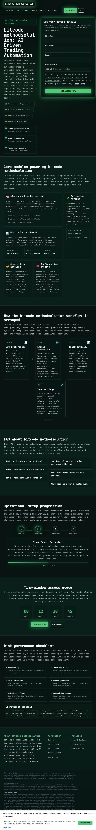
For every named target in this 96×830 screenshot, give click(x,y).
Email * (48, 55)
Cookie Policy (53, 81)
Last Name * (49, 46)
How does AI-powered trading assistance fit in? (67, 463)
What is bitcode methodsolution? (24, 461)
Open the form (39, 624)
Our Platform (22, 10)
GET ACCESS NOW (68, 91)
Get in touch (38, 10)
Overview (9, 10)
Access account (54, 10)
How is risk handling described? (24, 478)
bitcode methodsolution (19, 4)
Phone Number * (51, 65)
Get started (70, 10)
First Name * (50, 36)
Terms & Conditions (80, 740)
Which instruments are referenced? (25, 469)
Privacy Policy (74, 77)
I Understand (85, 823)
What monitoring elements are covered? (67, 474)
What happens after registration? (69, 484)
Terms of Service (54, 77)
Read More (80, 84)
